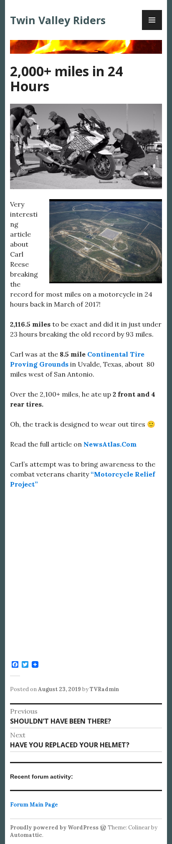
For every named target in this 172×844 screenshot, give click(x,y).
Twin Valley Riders (58, 20)
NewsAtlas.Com (110, 444)
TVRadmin (104, 689)
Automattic (26, 835)
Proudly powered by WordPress (54, 827)
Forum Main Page (34, 804)
